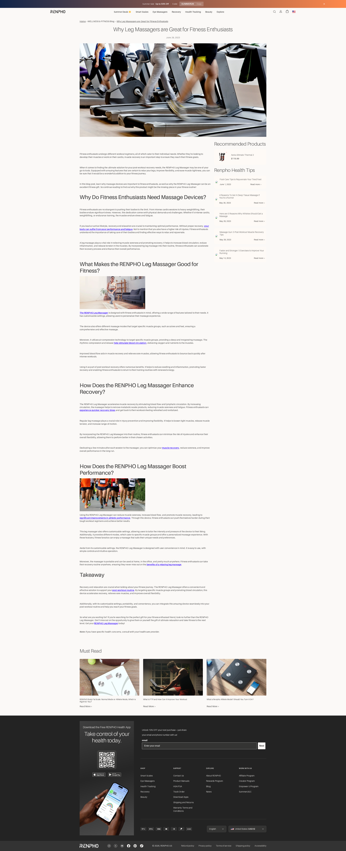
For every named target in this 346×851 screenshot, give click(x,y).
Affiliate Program (246, 776)
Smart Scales (146, 776)
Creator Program (247, 781)
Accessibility (260, 846)
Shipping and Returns (183, 802)
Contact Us (178, 776)
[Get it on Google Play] (114, 775)
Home (83, 21)
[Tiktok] (141, 845)
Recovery (145, 792)
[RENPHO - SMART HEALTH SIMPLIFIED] (89, 846)
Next (261, 746)
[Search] (274, 11)
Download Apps (180, 797)
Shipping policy (243, 846)
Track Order (179, 792)
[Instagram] (109, 845)
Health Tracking (147, 786)
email (144, 740)
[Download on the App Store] (99, 775)
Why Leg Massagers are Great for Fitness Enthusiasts (142, 21)
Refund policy (187, 846)
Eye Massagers (147, 781)
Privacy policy (205, 846)
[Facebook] (128, 845)
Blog (208, 786)
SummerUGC (245, 792)
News (209, 792)
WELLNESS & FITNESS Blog (101, 21)
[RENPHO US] (57, 11)
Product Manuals (181, 781)
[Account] (280, 11)
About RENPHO (213, 776)
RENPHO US (166, 846)
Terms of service (223, 846)
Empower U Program (248, 786)
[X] (115, 845)
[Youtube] (122, 845)
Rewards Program (214, 781)
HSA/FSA (177, 786)
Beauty (143, 797)
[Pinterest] (135, 845)
